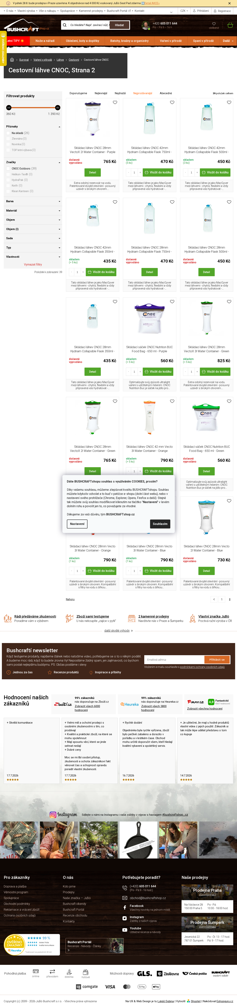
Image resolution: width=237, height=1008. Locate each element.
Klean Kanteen (22, 191)
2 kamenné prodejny (153, 616)
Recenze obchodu (75, 915)
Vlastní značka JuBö (213, 616)
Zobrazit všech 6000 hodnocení (87, 708)
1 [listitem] (222, 599)
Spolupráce (67, 11)
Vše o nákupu (47, 11)
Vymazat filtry (33, 264)
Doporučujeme (78, 93)
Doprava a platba (15, 886)
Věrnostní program (16, 892)
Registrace (224, 11)
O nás (9, 11)
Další (226, 41)
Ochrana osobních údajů (20, 915)
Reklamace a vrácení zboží (21, 909)
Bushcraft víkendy (74, 904)
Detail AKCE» (152, 3)
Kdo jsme (69, 886)
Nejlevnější (101, 93)
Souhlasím (160, 524)
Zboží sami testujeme (92, 616)
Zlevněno (19, 138)
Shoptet (196, 1001)
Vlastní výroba (26, 11)
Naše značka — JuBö (77, 898)
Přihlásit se (217, 659)
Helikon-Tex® (21, 174)
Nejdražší (120, 93)
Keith (16, 185)
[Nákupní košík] (228, 25)
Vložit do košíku (160, 172)
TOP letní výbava (23, 150)
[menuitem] (15, 41)
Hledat (119, 25)
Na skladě (20, 133)
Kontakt (139, 11)
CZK (183, 10)
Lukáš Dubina (166, 1001)
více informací (207, 894)
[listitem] (214, 599)
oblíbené (214, 27)
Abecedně (166, 93)
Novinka (18, 144)
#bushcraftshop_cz (175, 814)
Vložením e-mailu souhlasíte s (184, 666)
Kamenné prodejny (91, 11)
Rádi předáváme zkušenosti (35, 616)
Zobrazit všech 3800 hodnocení (154, 708)
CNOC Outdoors (24, 168)
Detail (92, 172)
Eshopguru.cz (225, 1001)
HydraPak (19, 180)
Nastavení (77, 524)
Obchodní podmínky (17, 904)
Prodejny (69, 892)
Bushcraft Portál (117, 11)
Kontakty (69, 921)
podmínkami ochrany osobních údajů (202, 666)
